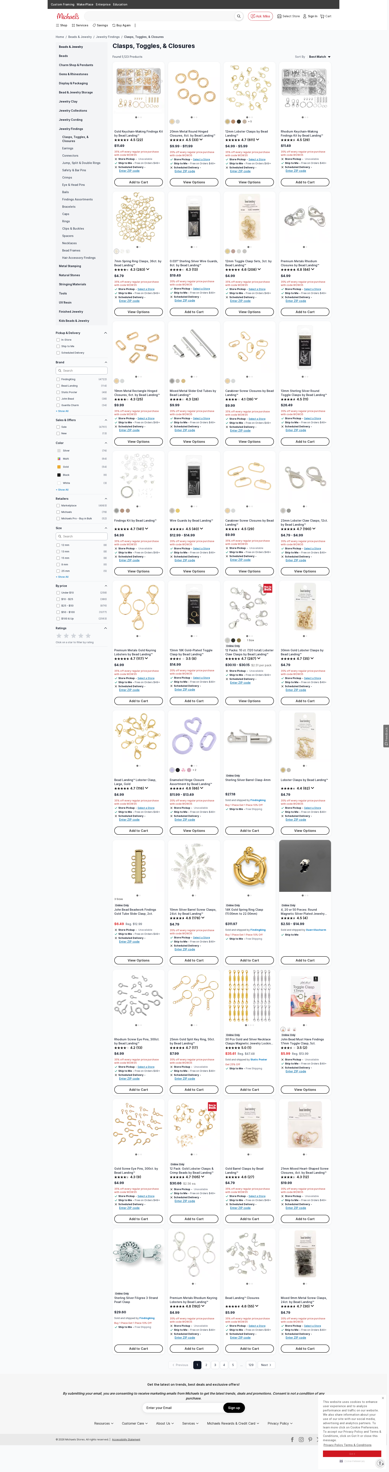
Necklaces (69, 243)
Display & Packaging (73, 83)
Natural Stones (69, 275)
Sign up (234, 1408)
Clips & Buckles (73, 228)
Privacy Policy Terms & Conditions (348, 1445)
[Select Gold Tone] (227, 121)
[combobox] (161, 16)
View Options (194, 182)
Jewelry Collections (73, 110)
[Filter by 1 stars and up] (59, 636)
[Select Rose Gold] (233, 251)
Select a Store (201, 159)
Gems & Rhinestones (73, 74)
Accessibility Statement (126, 1439)
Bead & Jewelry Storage (76, 92)
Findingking (258, 800)
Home (60, 37)
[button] (352, 1461)
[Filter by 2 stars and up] (66, 636)
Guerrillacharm (316, 929)
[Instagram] (301, 1439)
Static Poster (258, 1059)
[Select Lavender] (172, 770)
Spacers (68, 235)
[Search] (239, 16)
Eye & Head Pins (73, 184)
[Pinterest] (310, 1439)
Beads (63, 56)
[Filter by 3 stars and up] (73, 636)
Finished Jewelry (71, 311)
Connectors (70, 155)
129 (251, 1365)
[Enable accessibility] (380, 1463)
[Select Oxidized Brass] (239, 640)
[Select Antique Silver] (294, 1029)
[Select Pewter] (288, 1029)
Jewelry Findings (108, 37)
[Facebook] (292, 1439)
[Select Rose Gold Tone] (244, 121)
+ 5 (250, 121)
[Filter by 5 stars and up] (88, 636)
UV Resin (65, 302)
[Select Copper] (233, 121)
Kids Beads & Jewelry (74, 320)
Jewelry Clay (68, 101)
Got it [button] (352, 1453)
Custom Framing (62, 4)
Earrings (67, 148)
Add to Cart (138, 182)
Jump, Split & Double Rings (81, 163)
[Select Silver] (177, 121)
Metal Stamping (70, 266)
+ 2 (194, 769)
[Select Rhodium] (122, 251)
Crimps (67, 177)
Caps (65, 214)
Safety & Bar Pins (74, 170)
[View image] (136, 117)
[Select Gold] (172, 121)
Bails (65, 192)
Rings (66, 221)
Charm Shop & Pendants (76, 65)
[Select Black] (239, 121)
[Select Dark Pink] (183, 770)
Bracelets (69, 206)
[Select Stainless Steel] (172, 510)
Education (120, 4)
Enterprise (103, 4)
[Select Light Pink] (189, 770)
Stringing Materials (72, 284)
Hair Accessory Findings (79, 257)
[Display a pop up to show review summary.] (201, 140)
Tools (63, 293)
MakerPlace (85, 4)
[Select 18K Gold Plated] (177, 510)
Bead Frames (71, 250)
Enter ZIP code (129, 170)
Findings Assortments (77, 199)
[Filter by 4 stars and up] (81, 636)
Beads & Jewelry (80, 37)
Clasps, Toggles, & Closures (75, 139)
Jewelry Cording (70, 119)
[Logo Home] (68, 16)
